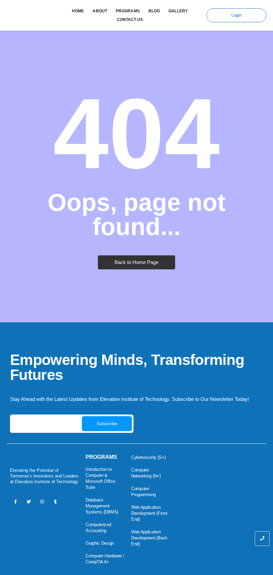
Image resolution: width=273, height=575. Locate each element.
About (100, 11)
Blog (154, 11)
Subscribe (107, 423)
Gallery (178, 11)
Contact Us (130, 19)
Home (78, 11)
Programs (128, 11)
